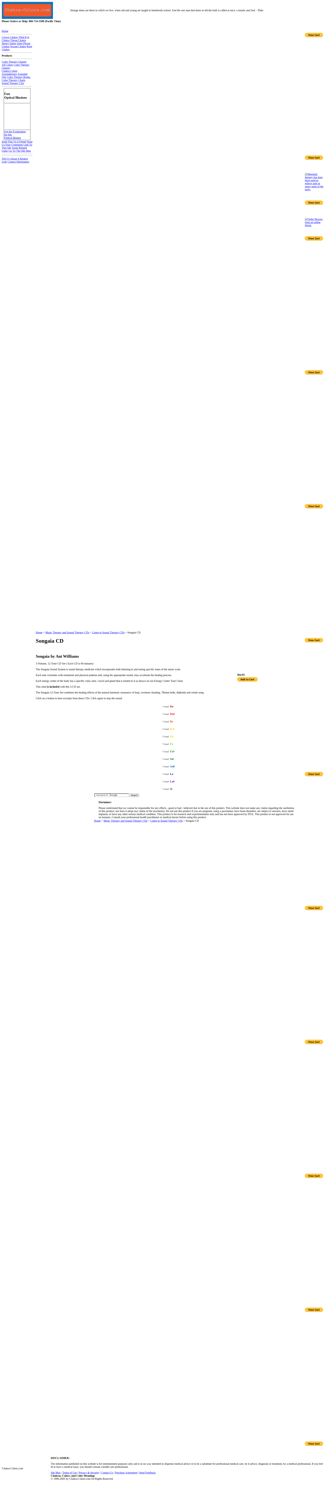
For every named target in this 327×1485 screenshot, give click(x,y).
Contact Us (107, 1472)
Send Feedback (147, 1472)
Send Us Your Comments (17, 143)
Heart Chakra (9, 43)
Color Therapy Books (18, 77)
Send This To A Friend (14, 141)
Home (39, 632)
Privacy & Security (89, 1472)
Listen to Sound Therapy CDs (108, 632)
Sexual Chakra (18, 46)
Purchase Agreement (126, 1472)
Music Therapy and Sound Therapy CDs (67, 632)
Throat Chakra (18, 40)
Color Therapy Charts (13, 80)
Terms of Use (69, 1472)
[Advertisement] (65, 817)
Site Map (55, 1472)
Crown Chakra (10, 37)
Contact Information (18, 161)
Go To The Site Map (20, 150)
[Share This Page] (295, 648)
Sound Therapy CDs (13, 83)
